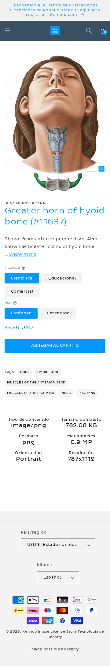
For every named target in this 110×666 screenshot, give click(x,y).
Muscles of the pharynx (30, 393)
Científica (22, 278)
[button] (7, 30)
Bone (25, 372)
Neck (66, 393)
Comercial (22, 291)
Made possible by (55, 649)
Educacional (62, 278)
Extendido (58, 313)
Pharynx (87, 393)
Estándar (21, 313)
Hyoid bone (48, 372)
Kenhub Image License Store (49, 632)
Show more (22, 254)
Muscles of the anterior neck (36, 382)
